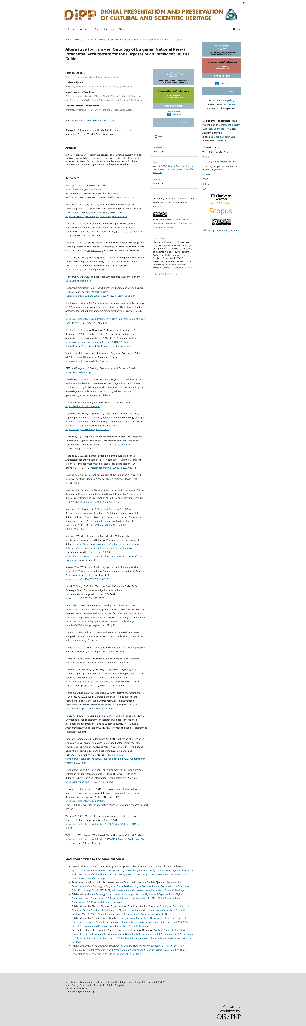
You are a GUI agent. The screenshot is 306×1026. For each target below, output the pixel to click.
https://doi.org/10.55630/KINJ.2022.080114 (113, 467)
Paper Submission (104, 29)
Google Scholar (222, 136)
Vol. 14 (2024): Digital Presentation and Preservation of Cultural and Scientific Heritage (127, 39)
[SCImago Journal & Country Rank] (222, 230)
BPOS (205, 179)
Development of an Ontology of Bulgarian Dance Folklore (102, 886)
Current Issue (68, 29)
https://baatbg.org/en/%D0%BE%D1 (84, 189)
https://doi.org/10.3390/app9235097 (84, 598)
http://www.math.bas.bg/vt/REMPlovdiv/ (86, 361)
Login (242, 2)
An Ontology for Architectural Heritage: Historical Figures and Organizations (133, 894)
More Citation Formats (166, 274)
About (122, 29)
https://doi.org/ (134, 231)
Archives (84, 29)
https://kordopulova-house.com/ (82, 406)
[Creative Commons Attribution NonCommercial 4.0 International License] (221, 224)
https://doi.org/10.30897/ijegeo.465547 (86, 269)
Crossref (206, 174)
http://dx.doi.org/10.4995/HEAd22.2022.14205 (89, 708)
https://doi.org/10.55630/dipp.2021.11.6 (97, 501)
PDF (159, 136)
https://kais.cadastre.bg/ (78, 372)
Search (239, 29)
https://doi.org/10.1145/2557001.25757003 (87, 579)
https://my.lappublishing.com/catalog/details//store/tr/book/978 (99, 681)
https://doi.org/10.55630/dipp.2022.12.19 (87, 429)
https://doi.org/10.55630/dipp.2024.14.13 (92, 120)
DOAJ (205, 188)
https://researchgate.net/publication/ (85, 800)
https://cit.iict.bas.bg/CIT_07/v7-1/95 (84, 781)
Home (68, 39)
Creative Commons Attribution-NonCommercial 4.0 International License (173, 223)
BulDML (206, 183)
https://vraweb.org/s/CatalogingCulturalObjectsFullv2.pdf (96, 216)
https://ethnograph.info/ (78, 280)
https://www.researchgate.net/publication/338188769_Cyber (97, 341)
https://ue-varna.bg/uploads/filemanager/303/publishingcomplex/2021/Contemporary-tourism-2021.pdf (105, 758)
